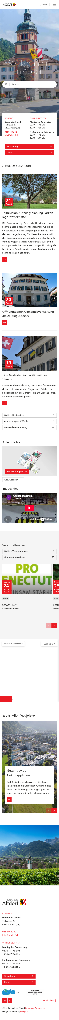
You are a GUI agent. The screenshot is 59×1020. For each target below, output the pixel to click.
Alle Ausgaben (11, 480)
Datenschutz (40, 1008)
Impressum (29, 1008)
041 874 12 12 (11, 132)
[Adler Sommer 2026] (29, 461)
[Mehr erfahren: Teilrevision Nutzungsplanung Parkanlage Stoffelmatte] (4, 259)
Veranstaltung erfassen (15, 557)
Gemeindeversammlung (15, 427)
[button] (48, 625)
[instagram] (10, 1000)
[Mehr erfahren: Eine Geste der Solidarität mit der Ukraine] (4, 403)
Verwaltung (12, 146)
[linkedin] (4, 1000)
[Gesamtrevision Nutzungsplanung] (29, 767)
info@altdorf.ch (11, 135)
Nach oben (48, 1000)
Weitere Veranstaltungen (16, 551)
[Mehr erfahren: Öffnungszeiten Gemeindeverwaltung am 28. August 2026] (4, 322)
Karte (9, 153)
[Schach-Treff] (27, 591)
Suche (44, 4)
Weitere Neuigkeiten (14, 415)
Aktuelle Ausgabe (14, 471)
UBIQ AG (24, 1011)
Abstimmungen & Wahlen (16, 421)
